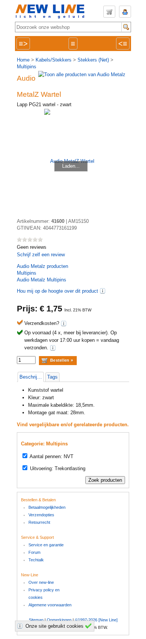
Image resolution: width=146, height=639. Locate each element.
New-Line (52, 12)
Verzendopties (41, 515)
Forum (34, 552)
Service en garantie (46, 545)
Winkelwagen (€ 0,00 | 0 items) (109, 12)
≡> (23, 43)
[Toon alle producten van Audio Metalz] (81, 74)
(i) (103, 291)
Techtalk (36, 560)
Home (23, 60)
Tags (52, 377)
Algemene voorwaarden (50, 605)
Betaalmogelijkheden (47, 507)
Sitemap (36, 620)
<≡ (122, 43)
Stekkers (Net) (93, 60)
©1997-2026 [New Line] (96, 620)
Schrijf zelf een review (41, 254)
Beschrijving (31, 377)
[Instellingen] (20, 625)
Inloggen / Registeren (125, 12)
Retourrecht (39, 522)
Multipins (26, 66)
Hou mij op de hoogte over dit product (57, 291)
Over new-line (41, 582)
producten (42, 266)
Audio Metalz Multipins (41, 280)
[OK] (89, 625)
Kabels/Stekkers (54, 60)
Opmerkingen (59, 620)
